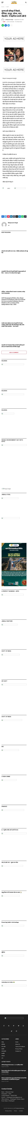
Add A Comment (14, 352)
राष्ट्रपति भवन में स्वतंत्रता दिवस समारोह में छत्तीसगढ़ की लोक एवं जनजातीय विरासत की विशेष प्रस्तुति (12, 345)
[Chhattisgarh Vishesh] (14, 2)
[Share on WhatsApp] (2, 25)
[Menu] (2, 2)
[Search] (26, 2)
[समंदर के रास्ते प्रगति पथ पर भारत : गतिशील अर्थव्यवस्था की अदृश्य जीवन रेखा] (14, 242)
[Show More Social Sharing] (11, 25)
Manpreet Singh (9, 19)
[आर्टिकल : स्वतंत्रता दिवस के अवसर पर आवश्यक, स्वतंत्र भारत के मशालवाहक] (14, 283)
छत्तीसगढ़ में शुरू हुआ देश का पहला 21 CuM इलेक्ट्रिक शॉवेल (12, 1064)
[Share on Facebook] (5, 25)
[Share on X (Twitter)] (8, 25)
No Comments (11, 21)
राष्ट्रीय (4, 21)
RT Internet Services (19, 1108)
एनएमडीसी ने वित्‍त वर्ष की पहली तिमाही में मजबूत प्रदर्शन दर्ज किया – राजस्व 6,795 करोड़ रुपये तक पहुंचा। (13, 272)
